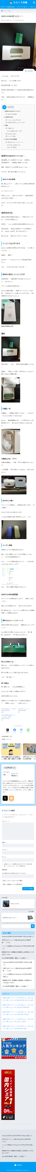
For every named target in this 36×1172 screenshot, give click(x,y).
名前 (4, 842)
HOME (19, 1165)
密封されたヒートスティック (14, 142)
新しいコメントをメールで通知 (12, 880)
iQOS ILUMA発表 (11, 114)
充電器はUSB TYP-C (14, 131)
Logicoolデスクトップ (23, 708)
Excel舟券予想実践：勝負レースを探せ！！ (15, 958)
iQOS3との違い (11, 134)
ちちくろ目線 (20, 2)
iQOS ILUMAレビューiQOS (8, 708)
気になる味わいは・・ (14, 145)
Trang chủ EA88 (21, 1007)
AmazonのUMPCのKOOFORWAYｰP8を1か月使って (18, 936)
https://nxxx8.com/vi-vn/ (23, 1000)
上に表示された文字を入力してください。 (14, 873)
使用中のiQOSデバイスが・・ (13, 111)
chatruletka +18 (21, 1014)
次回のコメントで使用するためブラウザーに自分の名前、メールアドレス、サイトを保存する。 (18, 865)
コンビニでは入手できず (13, 120)
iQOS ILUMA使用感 (10, 139)
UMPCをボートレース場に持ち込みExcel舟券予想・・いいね (16, 941)
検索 (33, 926)
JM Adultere (20, 1028)
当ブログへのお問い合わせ (8, 7)
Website (11, 801)
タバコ (9, 739)
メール (5, 849)
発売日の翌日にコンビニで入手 (15, 122)
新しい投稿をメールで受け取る (12, 884)
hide (10, 107)
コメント (5, 821)
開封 (6, 125)
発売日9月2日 (8, 117)
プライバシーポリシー (22, 7)
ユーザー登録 (10, 136)
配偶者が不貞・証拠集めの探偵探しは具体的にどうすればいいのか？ (18, 953)
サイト (4, 857)
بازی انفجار (20, 1021)
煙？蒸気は (12, 147)
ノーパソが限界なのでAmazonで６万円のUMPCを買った (18, 947)
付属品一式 (10, 128)
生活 (11, 736)
